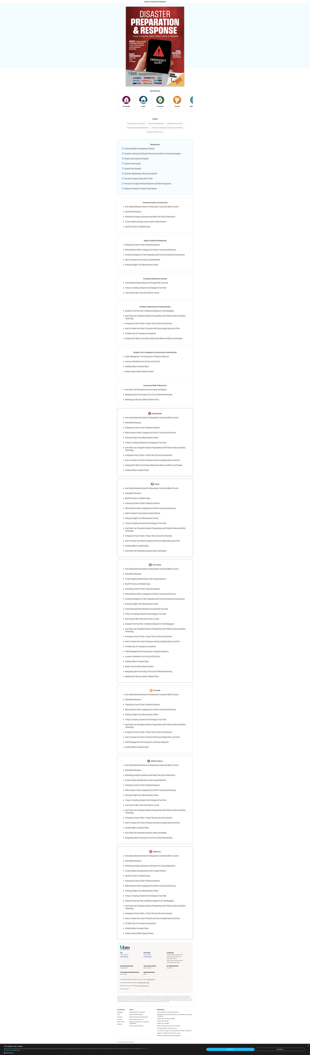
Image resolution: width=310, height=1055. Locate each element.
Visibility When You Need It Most (137, 366)
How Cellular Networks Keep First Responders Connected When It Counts (152, 206)
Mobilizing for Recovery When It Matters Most (142, 399)
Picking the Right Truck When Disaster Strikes (141, 265)
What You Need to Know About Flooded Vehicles (142, 260)
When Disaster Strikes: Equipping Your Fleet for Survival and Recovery (150, 250)
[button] (76, 1050)
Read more (145, 1048)
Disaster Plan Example (132, 163)
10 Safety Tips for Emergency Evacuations (140, 333)
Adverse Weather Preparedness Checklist (139, 148)
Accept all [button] (230, 1049)
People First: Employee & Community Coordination (167, 128)
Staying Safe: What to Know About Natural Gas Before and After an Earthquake (153, 338)
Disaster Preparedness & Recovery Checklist (140, 173)
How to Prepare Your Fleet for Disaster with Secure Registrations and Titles (152, 328)
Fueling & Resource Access (175, 123)
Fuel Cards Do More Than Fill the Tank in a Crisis (142, 293)
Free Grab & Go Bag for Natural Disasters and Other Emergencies (147, 183)
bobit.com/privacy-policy (143, 982)
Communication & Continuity (136, 123)
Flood (118, 1014)
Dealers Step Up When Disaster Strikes (139, 371)
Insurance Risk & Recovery (155, 132)
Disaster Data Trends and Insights (136, 158)
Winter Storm (120, 1022)
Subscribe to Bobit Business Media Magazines (169, 1035)
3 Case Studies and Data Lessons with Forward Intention (145, 221)
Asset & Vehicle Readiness (156, 123)
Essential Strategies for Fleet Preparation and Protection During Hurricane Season (155, 255)
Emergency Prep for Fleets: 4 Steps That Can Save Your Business (148, 323)
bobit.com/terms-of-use (143, 985)
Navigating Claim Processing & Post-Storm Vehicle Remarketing (148, 394)
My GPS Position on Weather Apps (137, 226)
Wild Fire (119, 1024)
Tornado (119, 1019)
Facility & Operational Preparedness (138, 128)
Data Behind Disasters (133, 211)
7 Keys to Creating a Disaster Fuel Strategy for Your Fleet (145, 288)
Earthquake (120, 1012)
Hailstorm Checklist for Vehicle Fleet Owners (140, 188)
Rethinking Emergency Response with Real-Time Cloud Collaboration (150, 216)
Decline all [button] (280, 1049)
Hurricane (119, 1017)
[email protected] (124, 956)
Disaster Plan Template (132, 168)
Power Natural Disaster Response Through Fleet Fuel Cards (146, 283)
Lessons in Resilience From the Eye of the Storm (142, 656)
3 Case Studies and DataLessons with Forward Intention (145, 579)
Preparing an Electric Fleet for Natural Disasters (142, 245)
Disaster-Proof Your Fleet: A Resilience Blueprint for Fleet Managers (149, 311)
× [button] (308, 1045)
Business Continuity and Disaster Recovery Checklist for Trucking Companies (152, 153)
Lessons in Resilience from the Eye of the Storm (142, 361)
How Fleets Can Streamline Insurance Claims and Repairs (146, 389)
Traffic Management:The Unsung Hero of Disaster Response (147, 651)
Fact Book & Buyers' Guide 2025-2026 (138, 178)
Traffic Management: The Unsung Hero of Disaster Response (147, 356)
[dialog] (155, 1049)
